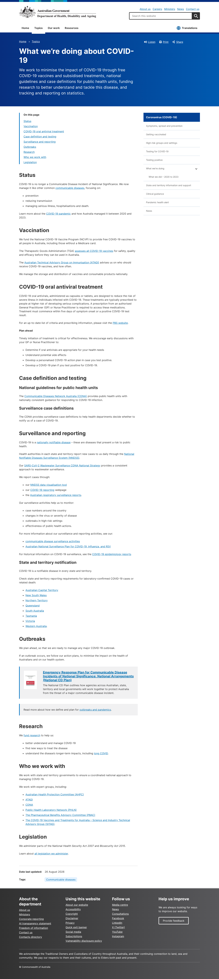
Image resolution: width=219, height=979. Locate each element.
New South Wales (36, 595)
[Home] (57, 12)
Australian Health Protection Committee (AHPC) (54, 794)
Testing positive (154, 160)
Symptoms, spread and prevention (164, 125)
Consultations (120, 913)
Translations (189, 28)
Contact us (192, 9)
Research (29, 152)
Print (165, 42)
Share (179, 42)
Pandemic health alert (157, 202)
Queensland (32, 605)
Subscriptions (74, 936)
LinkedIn (117, 922)
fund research (32, 735)
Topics (38, 28)
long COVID (101, 753)
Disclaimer (72, 918)
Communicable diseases (61, 879)
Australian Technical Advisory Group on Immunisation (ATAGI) (61, 262)
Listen (151, 42)
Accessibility (73, 909)
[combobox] (160, 16)
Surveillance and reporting (40, 141)
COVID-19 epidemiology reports (111, 554)
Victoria (30, 621)
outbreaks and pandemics (95, 709)
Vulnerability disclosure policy (84, 940)
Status (27, 121)
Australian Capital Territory (41, 590)
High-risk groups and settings (161, 143)
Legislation (30, 162)
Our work (54, 28)
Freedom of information (33, 928)
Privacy (70, 922)
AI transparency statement (35, 923)
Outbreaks (30, 146)
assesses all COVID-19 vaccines (94, 251)
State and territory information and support (168, 185)
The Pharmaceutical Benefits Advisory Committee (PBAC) (60, 815)
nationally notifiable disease (54, 442)
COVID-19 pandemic (58, 213)
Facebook (118, 918)
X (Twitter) (118, 927)
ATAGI (29, 799)
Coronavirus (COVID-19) (161, 117)
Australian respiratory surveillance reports (55, 495)
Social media (73, 931)
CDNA (29, 804)
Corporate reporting (31, 919)
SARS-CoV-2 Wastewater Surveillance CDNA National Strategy (62, 465)
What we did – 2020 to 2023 (163, 176)
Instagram (118, 936)
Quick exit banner (76, 927)
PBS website (120, 322)
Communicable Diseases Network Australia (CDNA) (55, 396)
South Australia (34, 610)
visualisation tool (56, 484)
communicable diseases (69, 188)
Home (25, 28)
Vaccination (31, 126)
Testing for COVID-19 (157, 151)
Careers (157, 9)
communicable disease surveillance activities (52, 541)
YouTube (117, 931)
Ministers (169, 9)
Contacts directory (30, 937)
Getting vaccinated (156, 134)
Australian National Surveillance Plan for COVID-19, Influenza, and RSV (68, 546)
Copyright (72, 913)
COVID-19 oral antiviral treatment (44, 131)
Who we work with (35, 157)
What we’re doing (155, 168)
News (180, 9)
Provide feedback (173, 920)
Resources (71, 28)
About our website (77, 904)
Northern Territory (36, 600)
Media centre (120, 904)
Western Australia (36, 626)
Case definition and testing (40, 136)
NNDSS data (38, 484)
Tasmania (31, 615)
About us (145, 9)
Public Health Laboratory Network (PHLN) (51, 809)
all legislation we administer (51, 853)
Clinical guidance (155, 193)
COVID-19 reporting (42, 490)
